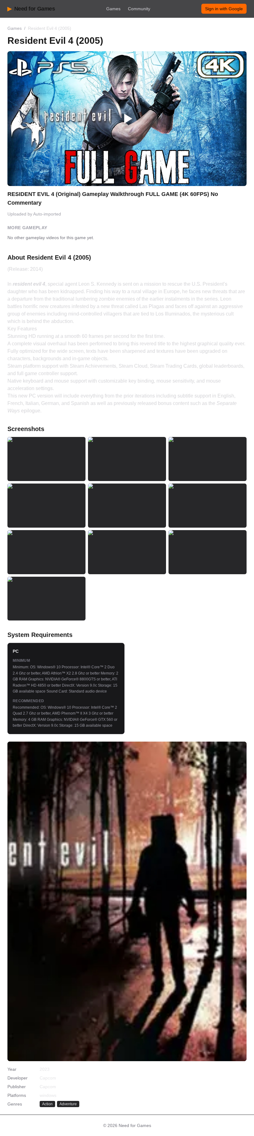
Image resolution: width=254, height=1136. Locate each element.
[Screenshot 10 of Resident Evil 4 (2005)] (46, 599)
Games (113, 8)
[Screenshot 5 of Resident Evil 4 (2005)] (127, 506)
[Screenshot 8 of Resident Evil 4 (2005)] (127, 552)
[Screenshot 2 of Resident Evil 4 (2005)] (127, 459)
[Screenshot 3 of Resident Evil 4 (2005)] (208, 459)
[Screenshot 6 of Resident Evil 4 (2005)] (208, 506)
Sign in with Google (224, 8)
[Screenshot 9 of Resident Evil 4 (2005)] (208, 552)
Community (139, 8)
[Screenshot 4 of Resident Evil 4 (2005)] (46, 506)
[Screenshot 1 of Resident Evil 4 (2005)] (46, 459)
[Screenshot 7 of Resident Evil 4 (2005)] (46, 552)
